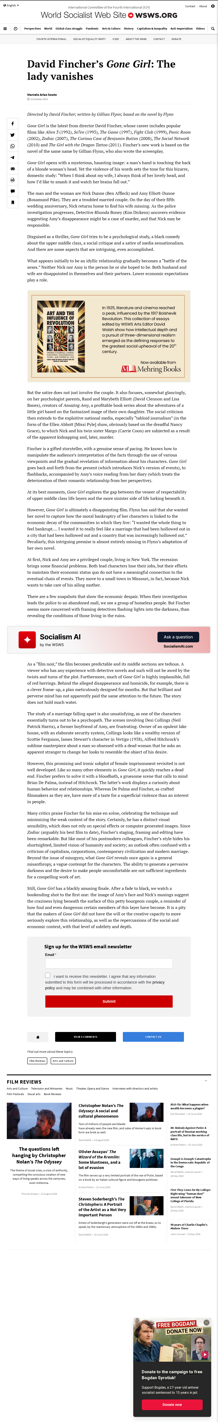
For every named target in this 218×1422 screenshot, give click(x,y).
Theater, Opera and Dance (92, 1088)
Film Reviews (37, 1060)
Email (49, 955)
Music (69, 1088)
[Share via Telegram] (12, 157)
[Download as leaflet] (12, 179)
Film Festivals (15, 1094)
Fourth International (51, 39)
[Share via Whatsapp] (12, 146)
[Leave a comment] (12, 191)
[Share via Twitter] (12, 134)
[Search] (213, 30)
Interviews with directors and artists (135, 1088)
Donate (176, 39)
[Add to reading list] (12, 202)
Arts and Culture (63, 1060)
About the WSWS (136, 39)
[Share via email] (12, 168)
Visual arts (33, 1094)
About (203, 6)
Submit (109, 1001)
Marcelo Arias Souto (42, 94)
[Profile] (213, 7)
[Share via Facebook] (12, 123)
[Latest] (15, 30)
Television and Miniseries (46, 1088)
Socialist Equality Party (89, 39)
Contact (190, 6)
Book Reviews (52, 1094)
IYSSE (116, 39)
